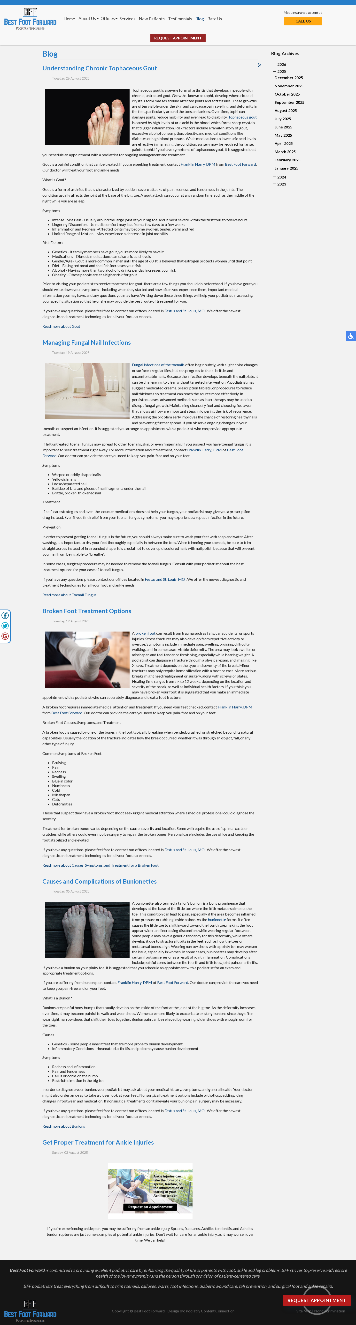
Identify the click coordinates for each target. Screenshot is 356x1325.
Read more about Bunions (63, 1126)
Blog (199, 18)
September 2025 (289, 102)
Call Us (303, 21)
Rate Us (214, 18)
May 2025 (283, 135)
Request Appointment (178, 38)
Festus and (173, 310)
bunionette (217, 919)
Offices (108, 18)
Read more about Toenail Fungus (69, 594)
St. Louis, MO (194, 310)
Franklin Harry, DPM (198, 164)
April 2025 (284, 143)
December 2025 (289, 77)
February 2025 (288, 159)
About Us (87, 18)
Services (127, 18)
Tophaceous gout (242, 117)
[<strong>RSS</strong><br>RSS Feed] (259, 65)
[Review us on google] (5, 638)
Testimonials (180, 18)
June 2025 (283, 127)
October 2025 (287, 94)
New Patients (152, 18)
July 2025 (283, 118)
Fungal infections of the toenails (158, 364)
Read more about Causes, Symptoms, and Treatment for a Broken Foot (100, 865)
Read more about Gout (61, 326)
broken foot (145, 633)
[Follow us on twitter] (5, 628)
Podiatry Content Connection (210, 1311)
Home (69, 18)
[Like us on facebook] (5, 617)
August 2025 (286, 110)
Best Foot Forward (240, 164)
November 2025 (289, 85)
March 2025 (285, 151)
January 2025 (286, 168)
